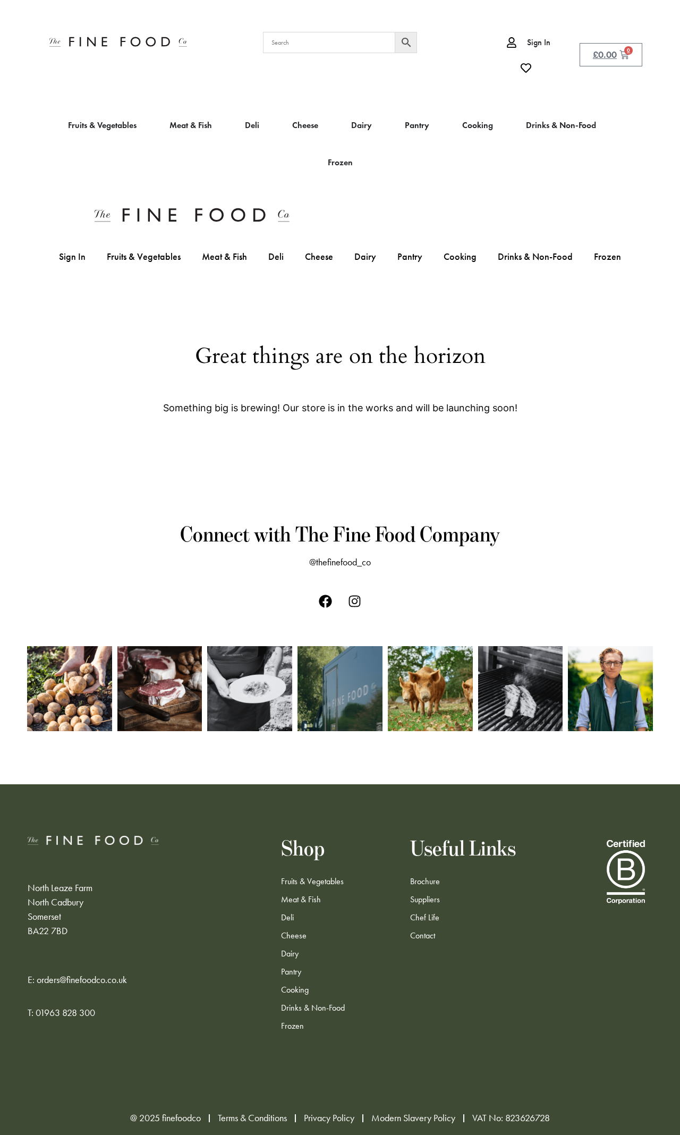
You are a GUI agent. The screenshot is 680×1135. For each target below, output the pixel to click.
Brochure (425, 881)
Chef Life (424, 917)
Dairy (365, 256)
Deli (276, 256)
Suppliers (425, 899)
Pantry (409, 256)
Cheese (319, 256)
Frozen (607, 256)
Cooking (460, 256)
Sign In (72, 256)
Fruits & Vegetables (144, 256)
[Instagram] (355, 601)
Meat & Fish (224, 256)
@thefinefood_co (340, 562)
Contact (422, 935)
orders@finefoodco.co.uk (82, 980)
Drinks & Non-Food (535, 256)
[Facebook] (325, 601)
